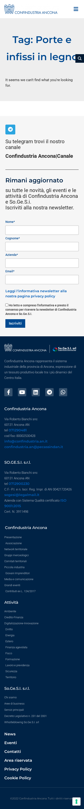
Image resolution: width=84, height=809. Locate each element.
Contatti (12, 751)
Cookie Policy (17, 778)
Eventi (10, 742)
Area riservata (18, 760)
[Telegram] (10, 129)
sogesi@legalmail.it (21, 495)
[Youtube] (22, 392)
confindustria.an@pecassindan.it (33, 447)
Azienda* (11, 254)
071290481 (18, 430)
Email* (9, 271)
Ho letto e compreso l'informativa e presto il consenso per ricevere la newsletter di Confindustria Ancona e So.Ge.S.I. (40, 310)
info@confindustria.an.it (26, 441)
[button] (76, 9)
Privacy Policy (18, 769)
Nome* (10, 221)
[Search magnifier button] (79, 58)
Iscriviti (15, 323)
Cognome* (12, 238)
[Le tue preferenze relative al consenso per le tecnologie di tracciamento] (76, 801)
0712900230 (19, 484)
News (10, 734)
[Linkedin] (36, 392)
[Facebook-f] (8, 392)
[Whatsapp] (63, 392)
